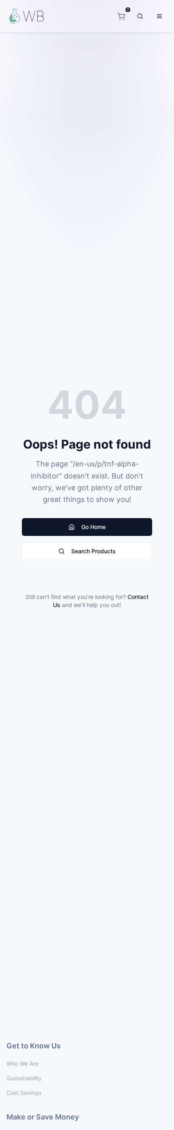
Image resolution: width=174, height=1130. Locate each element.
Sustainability (24, 1078)
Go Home (93, 526)
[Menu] (159, 16)
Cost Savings (23, 1092)
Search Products (93, 551)
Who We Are (22, 1063)
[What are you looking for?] (140, 16)
